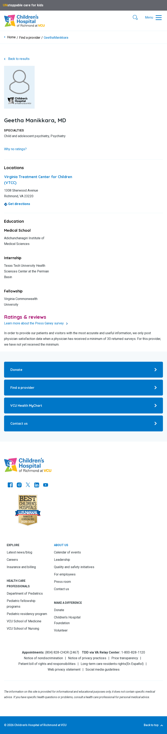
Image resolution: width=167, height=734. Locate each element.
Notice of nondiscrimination (43, 658)
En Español (135, 664)
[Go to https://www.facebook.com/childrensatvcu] (10, 485)
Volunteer (61, 630)
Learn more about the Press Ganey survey (34, 323)
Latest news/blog (19, 552)
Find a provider (29, 37)
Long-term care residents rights (103, 664)
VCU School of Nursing (23, 628)
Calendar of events (67, 552)
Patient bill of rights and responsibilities (47, 664)
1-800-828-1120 (133, 652)
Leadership (62, 560)
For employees (65, 574)
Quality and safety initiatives (74, 567)
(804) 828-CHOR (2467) (62, 652)
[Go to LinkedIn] (36, 485)
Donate (59, 610)
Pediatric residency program (27, 614)
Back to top (151, 725)
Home (11, 37)
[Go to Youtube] (45, 485)
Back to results (19, 59)
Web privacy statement (64, 669)
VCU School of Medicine (24, 621)
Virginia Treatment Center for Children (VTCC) (38, 179)
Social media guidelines (103, 669)
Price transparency (124, 658)
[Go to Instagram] (19, 485)
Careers (12, 560)
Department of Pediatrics (25, 593)
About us (61, 545)
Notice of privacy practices (87, 658)
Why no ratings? (15, 149)
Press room (62, 582)
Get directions (18, 204)
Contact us (61, 589)
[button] (135, 18)
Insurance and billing (21, 567)
